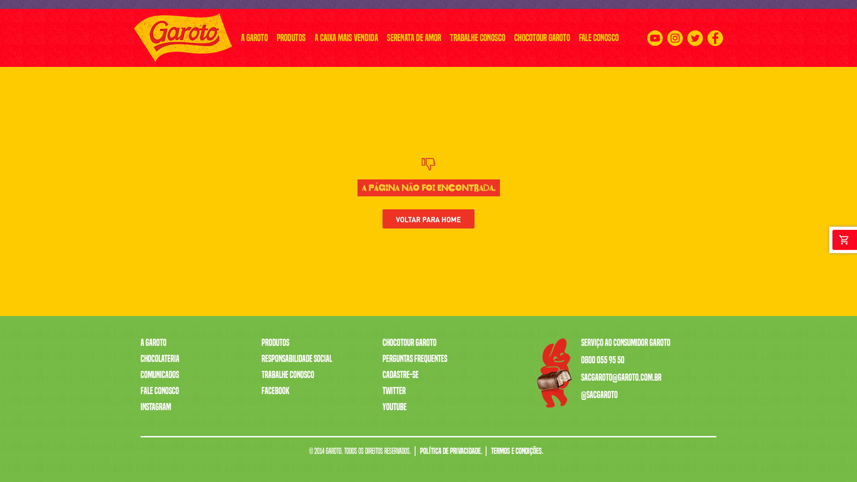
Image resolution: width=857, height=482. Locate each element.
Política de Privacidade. (451, 451)
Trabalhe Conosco (288, 375)
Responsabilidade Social (297, 358)
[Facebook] (715, 38)
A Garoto (153, 342)
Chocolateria (160, 358)
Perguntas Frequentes (415, 358)
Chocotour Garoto (410, 342)
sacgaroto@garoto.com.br (621, 377)
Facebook (275, 391)
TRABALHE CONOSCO (477, 37)
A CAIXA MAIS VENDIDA (346, 37)
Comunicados (160, 375)
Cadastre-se (401, 375)
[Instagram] (675, 38)
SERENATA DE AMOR (414, 37)
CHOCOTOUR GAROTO (542, 37)
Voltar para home (428, 219)
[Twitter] (695, 38)
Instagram (156, 407)
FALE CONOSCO (599, 37)
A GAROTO (254, 37)
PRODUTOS (291, 37)
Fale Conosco (160, 391)
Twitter (394, 391)
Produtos (275, 342)
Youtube (395, 407)
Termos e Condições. (517, 451)
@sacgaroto (599, 395)
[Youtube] (655, 38)
